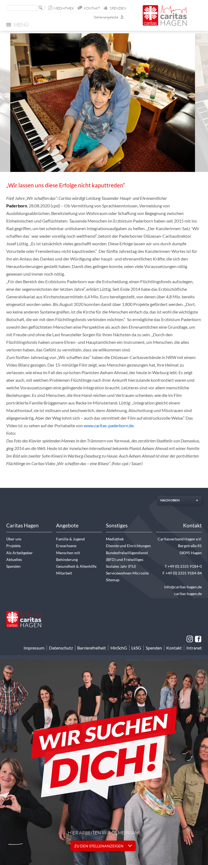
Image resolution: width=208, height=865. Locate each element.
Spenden (118, 8)
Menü (21, 25)
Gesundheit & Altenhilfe (76, 566)
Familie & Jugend (70, 539)
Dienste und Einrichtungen (128, 545)
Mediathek (64, 8)
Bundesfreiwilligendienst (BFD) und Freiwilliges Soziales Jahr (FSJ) (127, 559)
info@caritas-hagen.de (183, 587)
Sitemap (112, 579)
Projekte (13, 545)
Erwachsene (66, 545)
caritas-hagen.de (188, 593)
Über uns (13, 539)
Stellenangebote (107, 17)
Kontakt (92, 8)
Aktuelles (14, 559)
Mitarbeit (64, 573)
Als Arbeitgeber (19, 552)
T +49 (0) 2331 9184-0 (183, 566)
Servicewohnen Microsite (127, 573)
